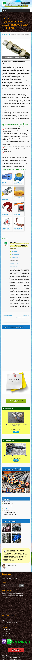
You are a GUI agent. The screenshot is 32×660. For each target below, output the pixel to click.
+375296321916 (13, 266)
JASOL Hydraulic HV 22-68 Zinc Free (9, 622)
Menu (6, 10)
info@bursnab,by (6, 635)
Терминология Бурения (6, 578)
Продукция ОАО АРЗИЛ (7, 597)
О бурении (14, 578)
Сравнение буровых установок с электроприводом (12, 595)
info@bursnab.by (16, 257)
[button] (29, 472)
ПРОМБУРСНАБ (14, 263)
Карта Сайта (5, 655)
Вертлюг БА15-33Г (7, 315)
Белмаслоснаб (5, 620)
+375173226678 (15, 251)
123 (2, 618)
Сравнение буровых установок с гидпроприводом (12, 593)
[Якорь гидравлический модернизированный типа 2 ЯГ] (16, 49)
